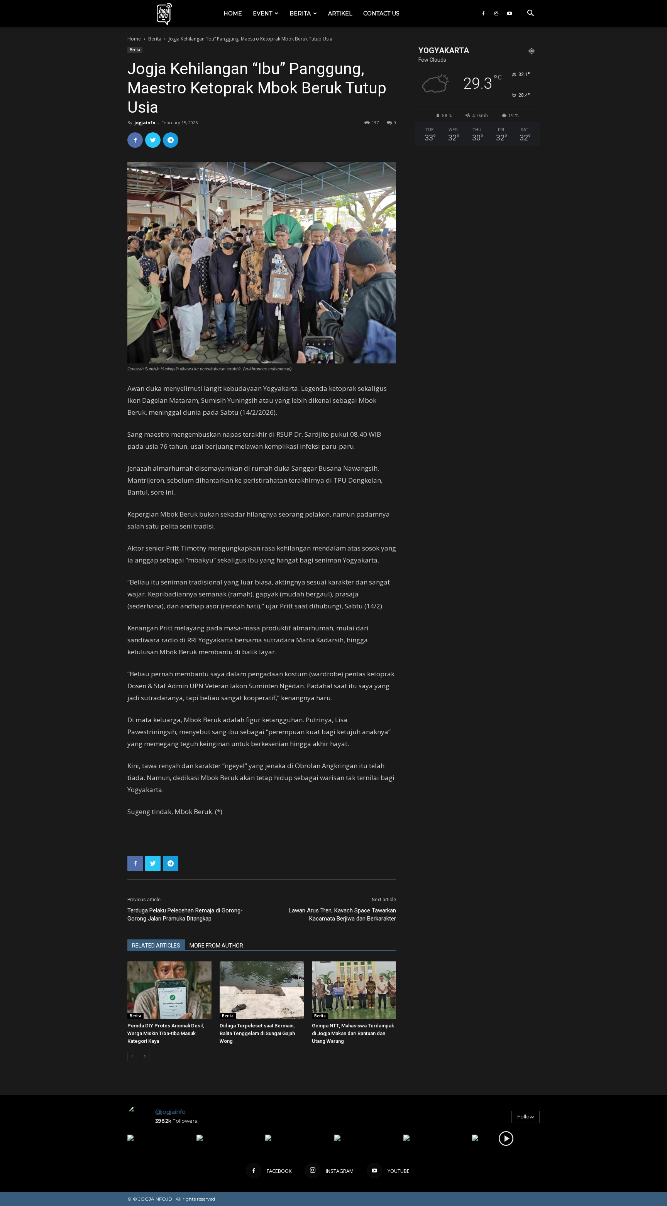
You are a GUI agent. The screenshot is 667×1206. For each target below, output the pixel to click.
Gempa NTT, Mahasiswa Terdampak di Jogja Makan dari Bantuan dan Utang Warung (353, 1033)
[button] (530, 14)
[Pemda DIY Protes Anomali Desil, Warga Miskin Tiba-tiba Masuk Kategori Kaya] (169, 990)
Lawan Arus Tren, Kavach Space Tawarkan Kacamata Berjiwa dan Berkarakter (342, 914)
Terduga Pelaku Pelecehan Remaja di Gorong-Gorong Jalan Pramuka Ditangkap (185, 914)
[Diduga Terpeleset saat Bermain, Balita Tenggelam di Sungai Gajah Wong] (262, 990)
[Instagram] (496, 13)
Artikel (340, 13)
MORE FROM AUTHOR (216, 946)
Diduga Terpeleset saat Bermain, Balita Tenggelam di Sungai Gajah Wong (257, 1033)
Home (232, 13)
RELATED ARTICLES (156, 946)
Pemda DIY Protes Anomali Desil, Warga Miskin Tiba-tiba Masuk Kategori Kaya (165, 1033)
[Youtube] (509, 13)
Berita (300, 13)
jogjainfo (144, 122)
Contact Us (381, 13)
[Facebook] (483, 13)
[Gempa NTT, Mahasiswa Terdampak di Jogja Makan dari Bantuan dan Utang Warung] (354, 990)
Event (262, 13)
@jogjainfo (170, 1111)
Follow (525, 1116)
